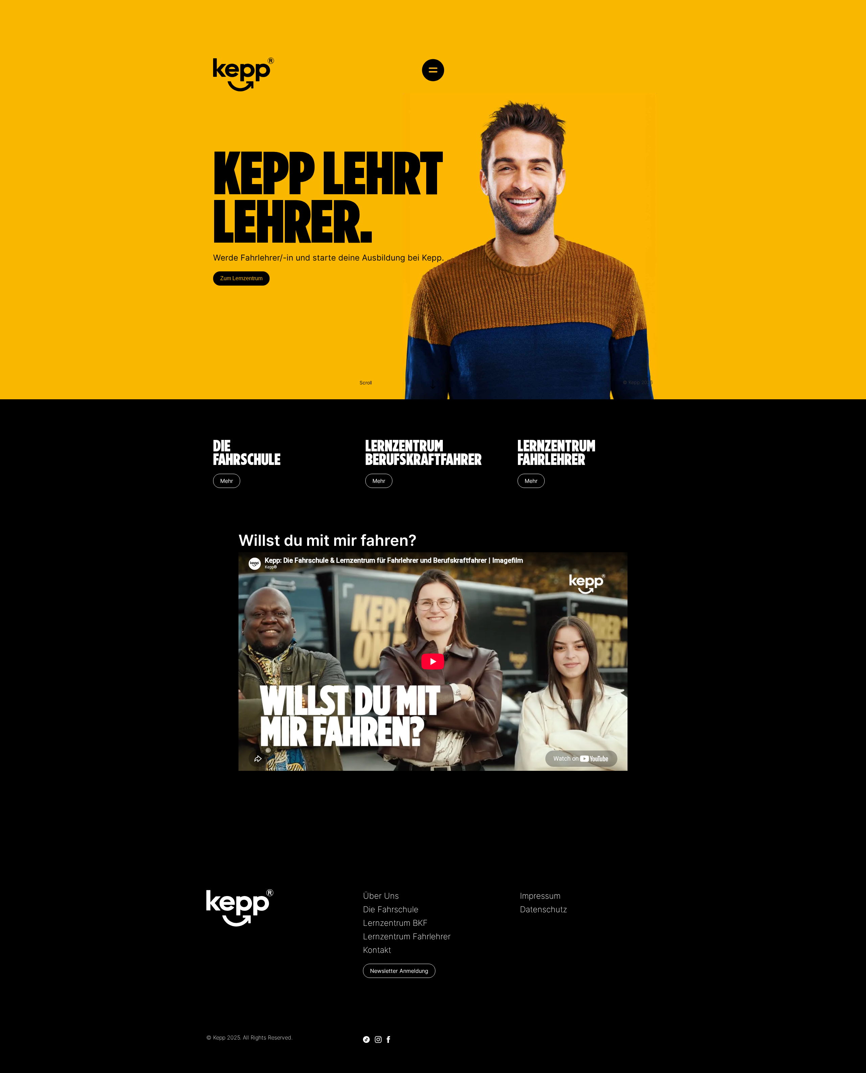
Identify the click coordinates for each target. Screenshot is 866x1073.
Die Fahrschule (390, 909)
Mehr (226, 480)
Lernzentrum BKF (395, 923)
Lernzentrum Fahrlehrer (407, 936)
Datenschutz (543, 909)
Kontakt (377, 950)
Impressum (540, 896)
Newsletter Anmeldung (399, 970)
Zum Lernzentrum (241, 278)
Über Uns (381, 896)
